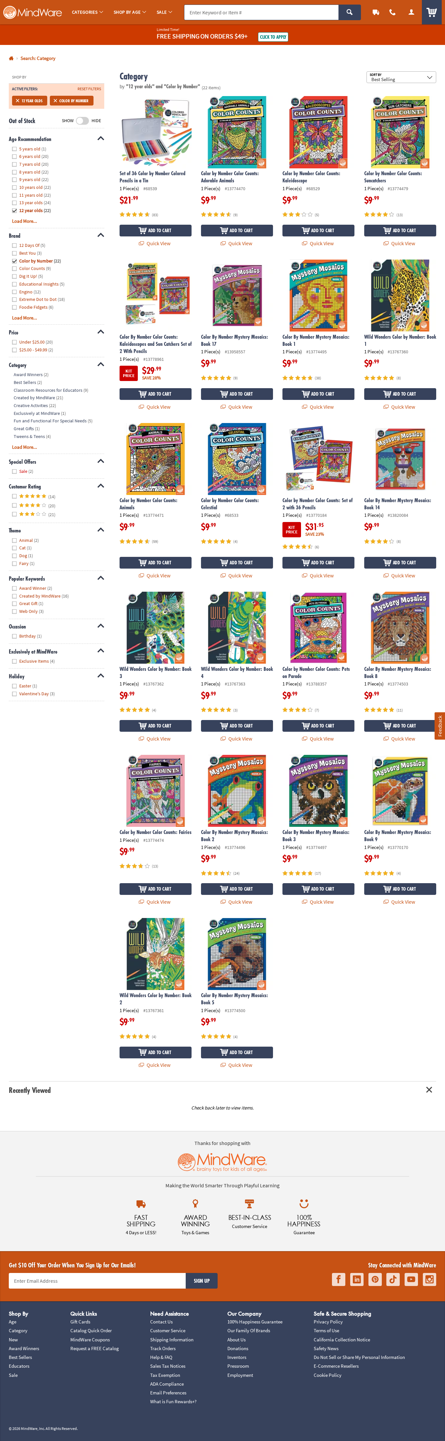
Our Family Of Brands (248, 1330)
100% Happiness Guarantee (254, 1322)
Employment (240, 1375)
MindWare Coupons (90, 1339)
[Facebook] (338, 1279)
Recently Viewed (29, 1090)
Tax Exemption (165, 1375)
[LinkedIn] (357, 1279)
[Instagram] (429, 1279)
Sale (13, 1375)
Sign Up (201, 1281)
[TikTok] (393, 1279)
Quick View (158, 243)
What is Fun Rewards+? (173, 1401)
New (13, 1339)
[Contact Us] (392, 12)
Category (18, 1330)
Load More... (24, 221)
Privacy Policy (328, 1322)
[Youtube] (411, 1279)
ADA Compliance (167, 1384)
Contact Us (161, 1322)
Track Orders (163, 1348)
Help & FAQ (161, 1357)
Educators (19, 1366)
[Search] (349, 12)
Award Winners (24, 1348)
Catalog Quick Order (91, 1330)
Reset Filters (89, 89)
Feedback (439, 725)
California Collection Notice (342, 1339)
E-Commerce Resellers (336, 1366)
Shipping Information (172, 1339)
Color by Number (74, 101)
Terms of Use (326, 1330)
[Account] (411, 12)
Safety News (326, 1348)
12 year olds (32, 101)
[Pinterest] (375, 1279)
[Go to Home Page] (11, 58)
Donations (237, 1348)
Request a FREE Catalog (94, 1348)
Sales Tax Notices (167, 1366)
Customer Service (167, 1330)
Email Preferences (168, 1393)
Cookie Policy (327, 1375)
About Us (236, 1339)
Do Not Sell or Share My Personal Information (359, 1357)
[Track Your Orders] (375, 12)
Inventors (236, 1357)
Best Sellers (20, 1357)
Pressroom (238, 1366)
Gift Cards (80, 1322)
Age (12, 1322)
